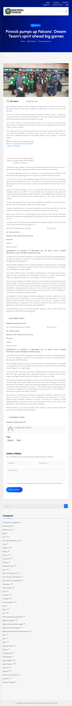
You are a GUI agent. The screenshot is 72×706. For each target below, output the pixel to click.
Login (67, 5)
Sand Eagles (8, 657)
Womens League (9, 682)
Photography (8, 653)
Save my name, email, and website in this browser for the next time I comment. (35, 483)
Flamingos (8, 584)
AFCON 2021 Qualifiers (12, 522)
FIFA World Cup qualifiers (13, 580)
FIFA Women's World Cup (13, 577)
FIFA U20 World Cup (11, 573)
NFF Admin (27, 427)
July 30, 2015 (33, 101)
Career (48, 2)
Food (5, 591)
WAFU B (7, 668)
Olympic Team (9, 646)
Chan (5, 544)
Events (7, 555)
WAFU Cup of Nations (11, 675)
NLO (5, 635)
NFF (6, 613)
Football (7, 595)
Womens (7, 678)
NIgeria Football (10, 620)
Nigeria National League (12, 628)
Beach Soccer (8, 530)
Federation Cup (9, 566)
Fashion (6, 562)
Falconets (7, 559)
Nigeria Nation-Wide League (14, 624)
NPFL (6, 642)
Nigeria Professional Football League (17, 631)
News (6, 609)
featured (10, 440)
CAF (6, 537)
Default (7, 548)
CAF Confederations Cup (12, 541)
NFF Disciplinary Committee (14, 617)
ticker (18, 440)
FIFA (6, 570)
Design (6, 551)
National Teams (58, 5)
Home (23, 41)
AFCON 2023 (8, 526)
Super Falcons (36, 25)
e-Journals (56, 2)
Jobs (5, 606)
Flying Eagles (9, 588)
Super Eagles (9, 660)
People (6, 649)
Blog (5, 533)
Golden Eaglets (10, 602)
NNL (5, 639)
